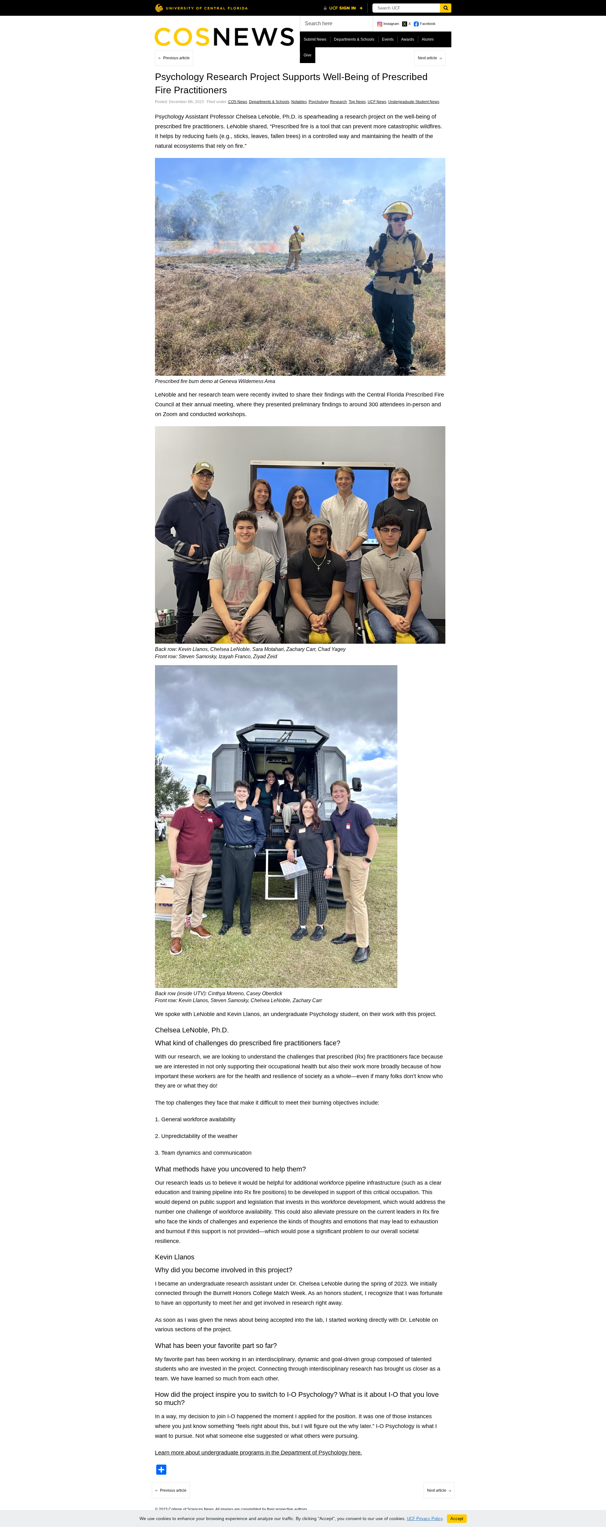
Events (388, 39)
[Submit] (445, 8)
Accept (456, 1518)
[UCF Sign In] (343, 8)
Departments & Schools (354, 39)
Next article (427, 58)
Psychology (318, 102)
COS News (237, 102)
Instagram (391, 24)
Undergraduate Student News (413, 102)
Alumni (428, 39)
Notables (299, 102)
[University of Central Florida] (201, 8)
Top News (357, 102)
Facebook (428, 24)
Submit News (315, 39)
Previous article (176, 58)
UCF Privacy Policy (425, 1518)
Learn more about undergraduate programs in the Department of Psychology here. (258, 1452)
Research (338, 102)
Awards (407, 39)
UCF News (377, 102)
